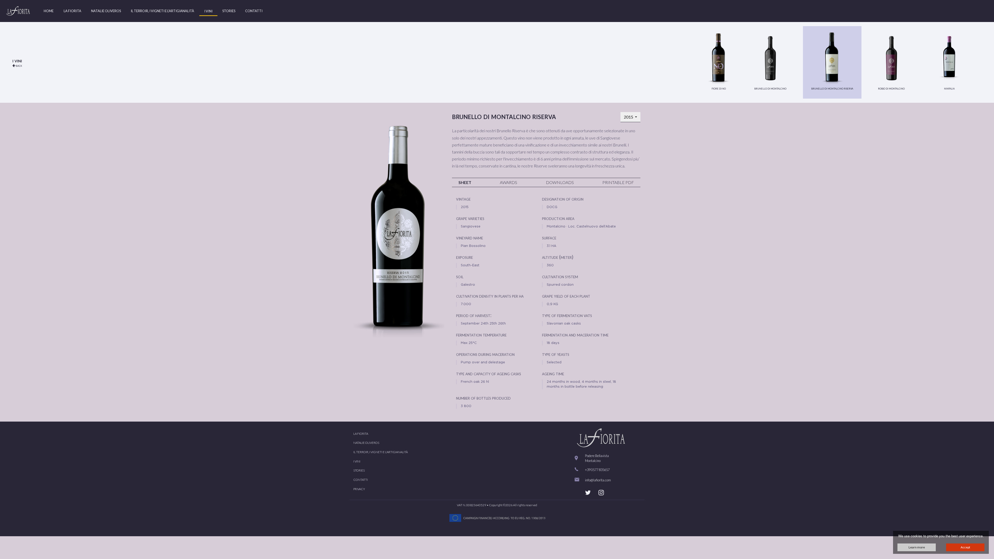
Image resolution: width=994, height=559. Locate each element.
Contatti (253, 11)
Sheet (464, 182)
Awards (508, 182)
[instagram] (601, 492)
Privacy (359, 489)
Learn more (917, 547)
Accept (965, 547)
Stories (228, 11)
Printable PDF (618, 182)
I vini (208, 11)
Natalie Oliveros (106, 11)
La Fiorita (72, 11)
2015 (629, 116)
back (18, 65)
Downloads (560, 182)
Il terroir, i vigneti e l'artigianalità (162, 11)
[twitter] (588, 492)
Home (49, 11)
